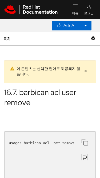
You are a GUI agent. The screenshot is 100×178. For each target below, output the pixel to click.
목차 (7, 38)
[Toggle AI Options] (85, 25)
